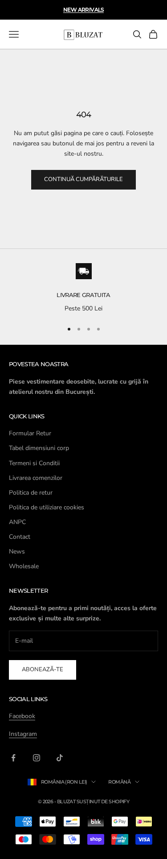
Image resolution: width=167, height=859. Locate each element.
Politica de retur (31, 492)
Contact (19, 537)
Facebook (22, 716)
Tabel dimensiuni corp (39, 448)
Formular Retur (30, 433)
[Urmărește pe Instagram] (36, 757)
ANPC (17, 522)
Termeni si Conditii (34, 463)
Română (119, 782)
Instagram (23, 734)
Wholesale (24, 566)
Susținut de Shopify (103, 801)
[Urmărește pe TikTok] (59, 757)
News (17, 551)
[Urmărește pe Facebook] (13, 757)
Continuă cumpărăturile (83, 179)
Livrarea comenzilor (35, 478)
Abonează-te (42, 669)
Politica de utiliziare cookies (46, 507)
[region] (83, 288)
